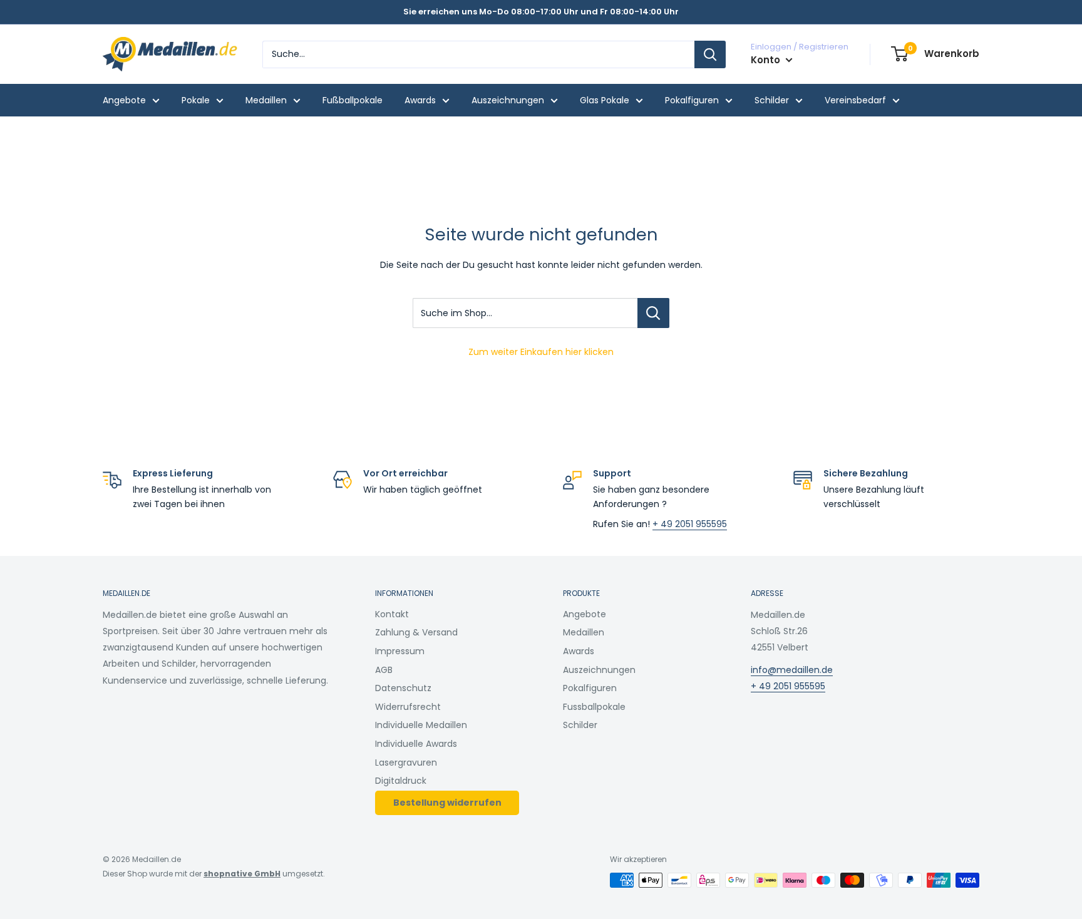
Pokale (196, 100)
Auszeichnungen (507, 100)
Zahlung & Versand (416, 632)
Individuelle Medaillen (421, 725)
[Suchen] (710, 54)
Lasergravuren (406, 762)
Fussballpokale (594, 707)
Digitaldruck (400, 780)
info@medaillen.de (792, 670)
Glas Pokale (604, 100)
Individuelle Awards (416, 743)
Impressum (400, 651)
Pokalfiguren (692, 100)
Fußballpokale (352, 100)
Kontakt (392, 614)
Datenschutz (403, 688)
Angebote (124, 100)
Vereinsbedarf (855, 100)
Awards (420, 100)
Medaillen (266, 100)
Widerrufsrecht (408, 707)
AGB (384, 670)
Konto (767, 59)
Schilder (772, 100)
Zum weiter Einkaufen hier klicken (541, 352)
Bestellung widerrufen (447, 802)
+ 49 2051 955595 (689, 524)
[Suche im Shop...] (653, 313)
